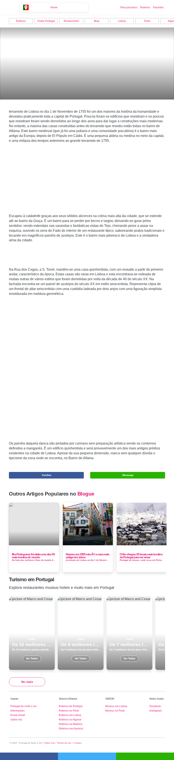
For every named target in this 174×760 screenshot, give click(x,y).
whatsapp (145, 756)
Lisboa (122, 21)
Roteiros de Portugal (71, 706)
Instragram (155, 710)
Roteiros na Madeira (70, 724)
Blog (96, 21)
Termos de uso (64, 743)
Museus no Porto (115, 710)
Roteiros (145, 7)
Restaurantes (71, 21)
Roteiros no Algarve (70, 719)
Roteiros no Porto (69, 710)
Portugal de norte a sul (23, 706)
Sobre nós (16, 719)
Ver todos (32, 633)
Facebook (155, 706)
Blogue (85, 494)
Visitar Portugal (46, 21)
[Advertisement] (87, 185)
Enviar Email (17, 715)
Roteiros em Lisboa (70, 715)
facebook (29, 756)
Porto (147, 21)
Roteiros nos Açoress (71, 728)
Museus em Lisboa (116, 706)
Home (54, 7)
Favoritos (158, 7)
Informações (17, 710)
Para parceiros (128, 7)
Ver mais (27, 681)
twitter (87, 756)
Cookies (77, 743)
